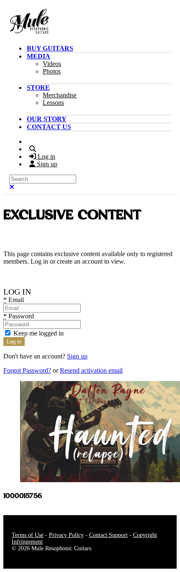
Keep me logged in (38, 333)
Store (38, 87)
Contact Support (108, 535)
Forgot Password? (27, 370)
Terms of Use (28, 535)
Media (38, 56)
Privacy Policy (66, 535)
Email (13, 299)
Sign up (77, 356)
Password (18, 316)
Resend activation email (91, 370)
